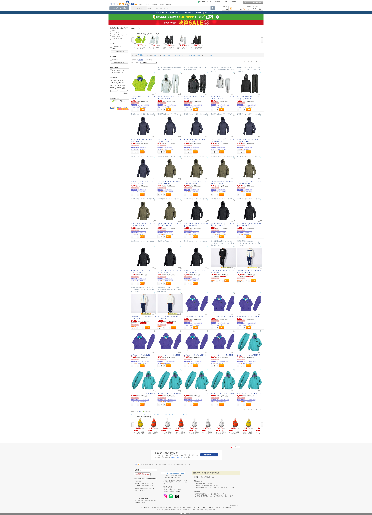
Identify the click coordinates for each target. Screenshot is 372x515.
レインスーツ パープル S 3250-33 (195, 316)
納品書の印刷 (211, 510)
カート (142, 109)
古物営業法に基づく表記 (179, 507)
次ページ (258, 61)
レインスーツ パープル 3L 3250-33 (169, 355)
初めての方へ (202, 2)
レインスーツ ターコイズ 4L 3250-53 (249, 393)
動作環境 (228, 507)
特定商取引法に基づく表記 (164, 507)
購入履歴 (173, 510)
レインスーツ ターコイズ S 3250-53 (248, 355)
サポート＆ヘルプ (146, 507)
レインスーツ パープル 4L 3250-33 (195, 355)
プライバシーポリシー (198, 507)
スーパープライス (161, 12)
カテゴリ (114, 30)
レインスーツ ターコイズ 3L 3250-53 (222, 393)
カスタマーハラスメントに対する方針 (215, 507)
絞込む (126, 93)
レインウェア (115, 38)
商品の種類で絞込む (119, 62)
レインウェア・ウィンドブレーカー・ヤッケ (166, 414)
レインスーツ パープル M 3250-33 (222, 316)
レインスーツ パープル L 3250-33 (248, 316)
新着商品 (199, 12)
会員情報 (167, 510)
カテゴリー (134, 414)
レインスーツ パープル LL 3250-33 (142, 355)
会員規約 (189, 507)
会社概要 (154, 507)
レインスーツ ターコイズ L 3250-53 (169, 393)
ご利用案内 (233, 2)
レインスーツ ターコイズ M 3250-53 (143, 393)
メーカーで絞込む (119, 51)
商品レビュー (209, 12)
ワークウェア (115, 32)
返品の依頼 (196, 510)
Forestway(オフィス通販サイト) (215, 2)
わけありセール (175, 12)
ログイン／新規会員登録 (253, 2)
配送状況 (179, 510)
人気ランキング (188, 12)
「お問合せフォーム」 (177, 457)
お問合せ (227, 2)
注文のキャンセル (187, 510)
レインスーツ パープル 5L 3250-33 (222, 355)
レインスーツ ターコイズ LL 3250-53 (196, 393)
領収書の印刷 (203, 510)
